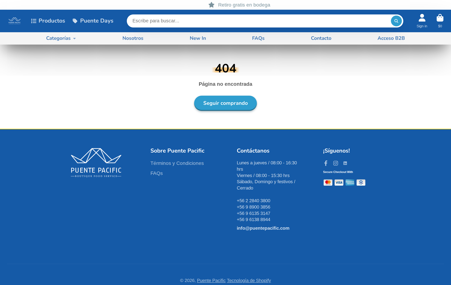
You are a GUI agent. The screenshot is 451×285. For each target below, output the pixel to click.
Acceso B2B (391, 38)
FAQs (258, 38)
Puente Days (96, 20)
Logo (14, 20)
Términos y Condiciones (177, 163)
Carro (440, 21)
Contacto (321, 38)
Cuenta (422, 21)
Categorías (58, 38)
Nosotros (132, 38)
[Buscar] (396, 21)
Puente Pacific (211, 280)
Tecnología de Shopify (249, 280)
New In (198, 38)
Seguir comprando (225, 103)
